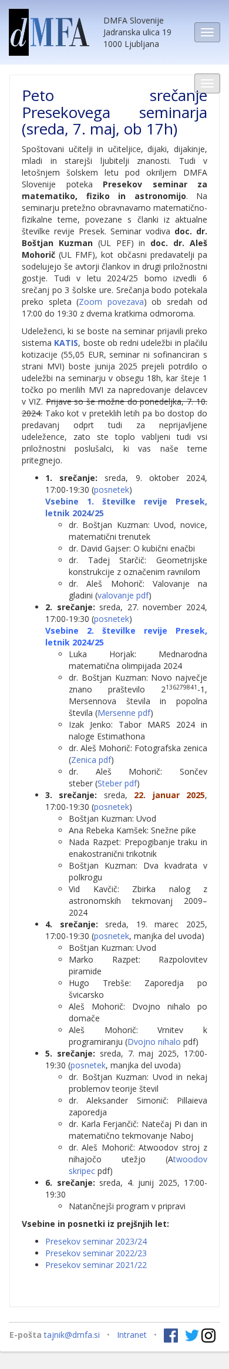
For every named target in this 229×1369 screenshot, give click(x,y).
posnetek (111, 489)
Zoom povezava (111, 301)
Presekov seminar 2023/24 (96, 1241)
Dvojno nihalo (154, 1041)
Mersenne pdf (123, 712)
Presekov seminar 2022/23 (96, 1253)
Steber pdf (117, 783)
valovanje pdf (123, 595)
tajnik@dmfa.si (72, 1334)
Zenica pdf (91, 759)
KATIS (66, 342)
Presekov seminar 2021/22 (96, 1264)
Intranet (132, 1334)
